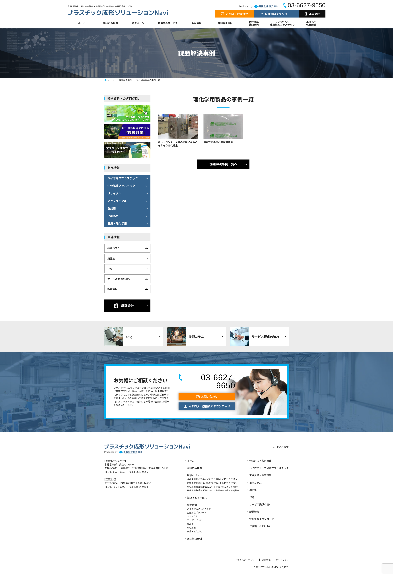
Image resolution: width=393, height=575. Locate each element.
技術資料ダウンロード (261, 519)
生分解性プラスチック (198, 512)
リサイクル (192, 516)
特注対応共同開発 (254, 23)
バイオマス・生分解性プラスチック (269, 468)
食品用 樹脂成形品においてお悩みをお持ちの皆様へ (212, 479)
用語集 (253, 489)
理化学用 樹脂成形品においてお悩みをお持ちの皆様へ (213, 490)
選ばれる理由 (110, 23)
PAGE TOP (283, 447)
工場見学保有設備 (311, 23)
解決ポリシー (194, 475)
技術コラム (255, 482)
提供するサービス (197, 497)
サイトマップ (282, 559)
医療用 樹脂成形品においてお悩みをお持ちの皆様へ (212, 482)
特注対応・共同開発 (260, 460)
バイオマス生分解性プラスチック (282, 23)
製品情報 (196, 23)
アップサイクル (194, 520)
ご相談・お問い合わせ (261, 526)
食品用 (190, 523)
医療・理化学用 (194, 531)
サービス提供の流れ (260, 504)
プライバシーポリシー (246, 559)
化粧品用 (191, 527)
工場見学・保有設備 (260, 475)
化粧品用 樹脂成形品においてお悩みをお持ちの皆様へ (213, 486)
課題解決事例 (225, 23)
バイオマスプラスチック (199, 508)
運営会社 (266, 559)
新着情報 (254, 511)
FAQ (251, 497)
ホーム (82, 23)
